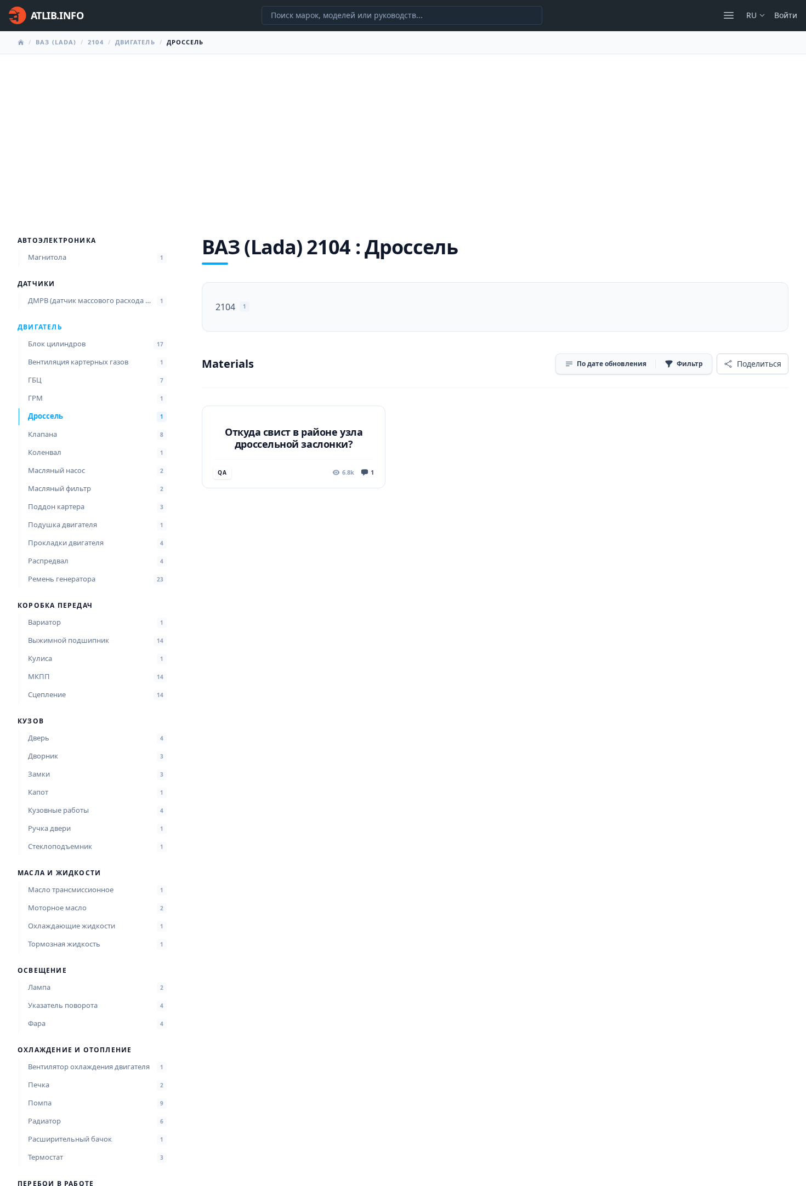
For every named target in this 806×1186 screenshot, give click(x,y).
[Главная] (21, 42)
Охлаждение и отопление (75, 1050)
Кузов (31, 721)
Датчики (36, 284)
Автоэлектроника (57, 240)
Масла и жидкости (59, 873)
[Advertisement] (403, 136)
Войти (785, 15)
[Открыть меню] (728, 15)
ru (751, 15)
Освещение (42, 970)
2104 (95, 42)
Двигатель (135, 42)
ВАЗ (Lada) (56, 42)
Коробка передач (55, 605)
